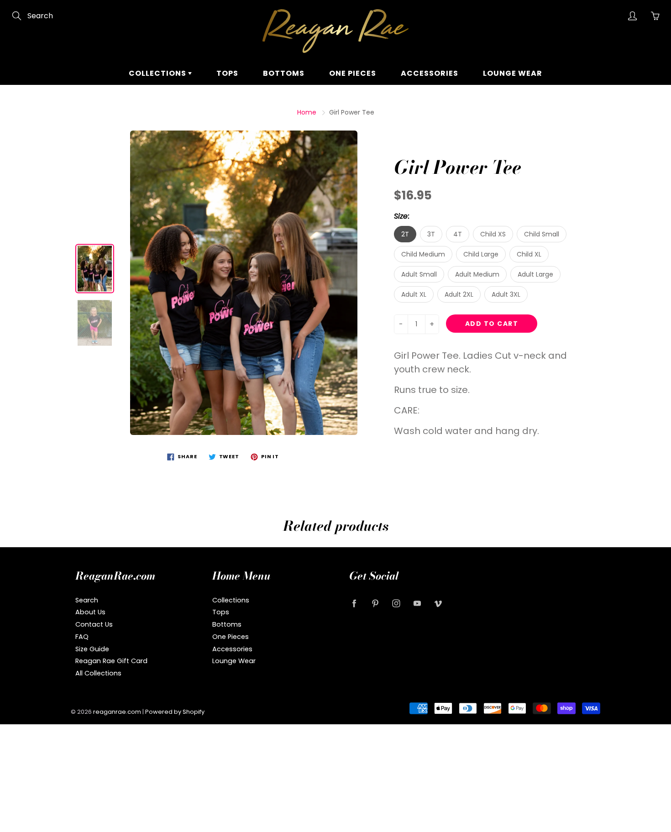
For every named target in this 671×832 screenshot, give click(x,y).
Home (306, 112)
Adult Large (535, 274)
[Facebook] (354, 604)
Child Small (541, 234)
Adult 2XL (459, 294)
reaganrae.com (117, 711)
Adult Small (419, 274)
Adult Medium (477, 274)
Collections (158, 73)
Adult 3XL (506, 294)
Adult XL (413, 294)
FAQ (82, 636)
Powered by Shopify (174, 711)
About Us (90, 612)
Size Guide (92, 649)
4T (457, 234)
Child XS (493, 234)
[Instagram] (396, 604)
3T (431, 234)
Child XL (529, 254)
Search (86, 600)
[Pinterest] (375, 604)
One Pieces (352, 73)
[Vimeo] (438, 604)
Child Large (480, 254)
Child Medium (423, 254)
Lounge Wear (512, 73)
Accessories (429, 73)
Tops (227, 73)
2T (405, 234)
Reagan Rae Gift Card (111, 660)
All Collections (98, 673)
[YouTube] (417, 604)
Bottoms (283, 73)
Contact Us (94, 624)
